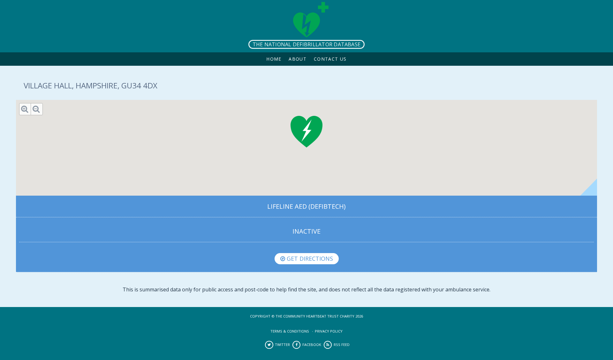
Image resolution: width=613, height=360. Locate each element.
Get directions (309, 258)
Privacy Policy (329, 331)
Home (274, 59)
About (297, 59)
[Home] (306, 26)
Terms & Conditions (289, 331)
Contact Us (330, 59)
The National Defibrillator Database (306, 44)
